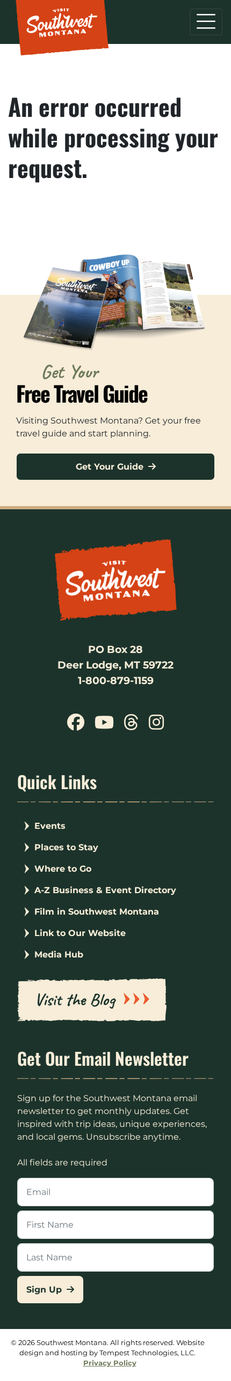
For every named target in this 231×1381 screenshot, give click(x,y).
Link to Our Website (80, 933)
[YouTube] (104, 726)
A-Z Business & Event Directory (105, 890)
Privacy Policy (109, 1363)
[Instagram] (156, 726)
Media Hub (58, 954)
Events (50, 826)
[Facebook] (75, 726)
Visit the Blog (74, 1000)
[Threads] (131, 726)
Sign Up (45, 1290)
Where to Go (62, 869)
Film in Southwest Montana (96, 912)
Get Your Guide (111, 467)
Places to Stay (66, 847)
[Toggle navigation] (206, 22)
